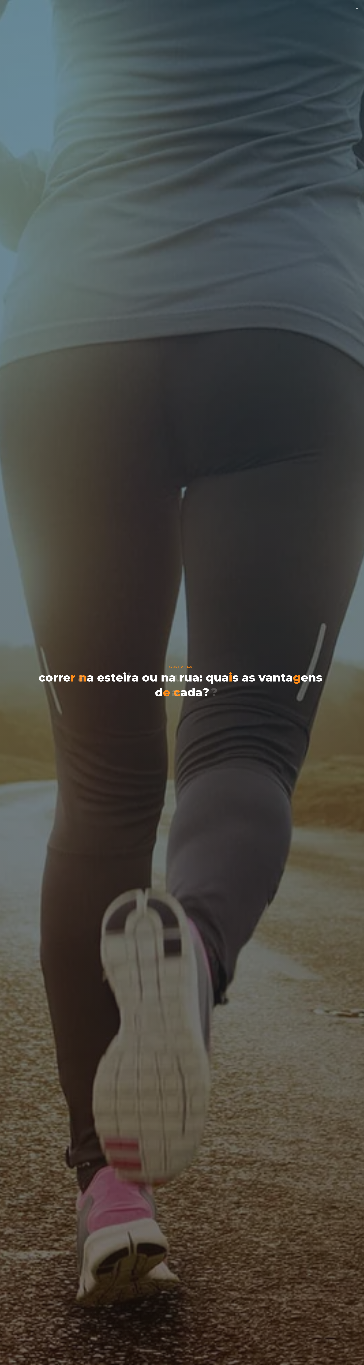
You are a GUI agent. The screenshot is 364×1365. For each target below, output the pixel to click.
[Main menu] (355, 7)
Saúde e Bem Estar (181, 666)
